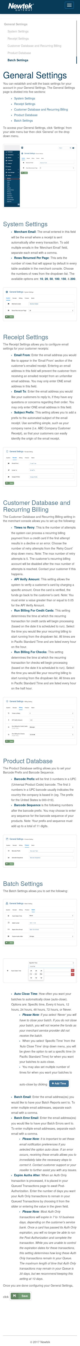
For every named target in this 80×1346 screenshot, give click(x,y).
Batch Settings (18, 60)
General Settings (15, 24)
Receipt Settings (18, 38)
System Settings (18, 31)
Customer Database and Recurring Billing (34, 46)
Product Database (19, 53)
